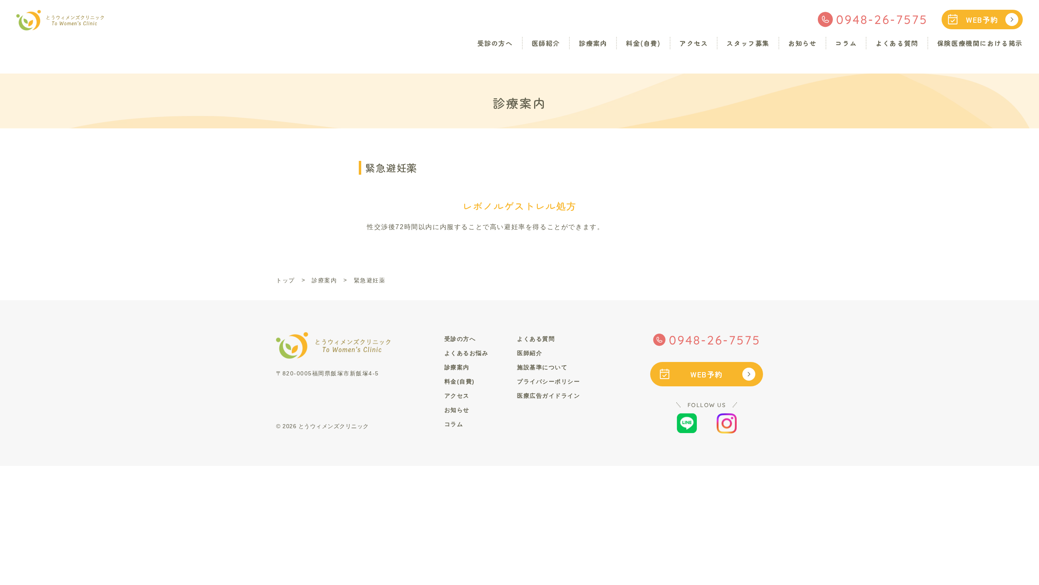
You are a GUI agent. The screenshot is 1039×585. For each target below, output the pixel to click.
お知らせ (802, 43)
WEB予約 (982, 19)
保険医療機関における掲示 (980, 43)
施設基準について (542, 367)
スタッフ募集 (748, 43)
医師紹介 (546, 43)
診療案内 (593, 43)
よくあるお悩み (466, 353)
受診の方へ (495, 43)
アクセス (693, 43)
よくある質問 (896, 43)
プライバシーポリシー (548, 381)
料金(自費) (643, 43)
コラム (846, 43)
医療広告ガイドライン (548, 395)
